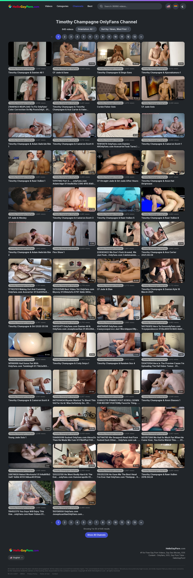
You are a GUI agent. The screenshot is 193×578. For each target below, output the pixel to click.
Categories (62, 6)
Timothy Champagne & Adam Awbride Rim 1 (29, 145)
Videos (48, 6)
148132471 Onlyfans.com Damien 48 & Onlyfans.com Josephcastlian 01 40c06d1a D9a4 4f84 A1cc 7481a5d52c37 (74, 328)
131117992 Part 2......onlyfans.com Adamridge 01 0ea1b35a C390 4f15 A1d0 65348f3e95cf (73, 182)
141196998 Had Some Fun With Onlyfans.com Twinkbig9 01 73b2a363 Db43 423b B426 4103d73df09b (27, 364)
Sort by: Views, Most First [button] (114, 29)
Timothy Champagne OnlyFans (21, 69)
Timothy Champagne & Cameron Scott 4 (28, 400)
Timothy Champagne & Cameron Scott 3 (73, 218)
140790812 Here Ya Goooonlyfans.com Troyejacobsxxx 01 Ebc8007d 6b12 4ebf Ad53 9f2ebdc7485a (161, 328)
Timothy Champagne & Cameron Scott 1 (161, 144)
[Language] (168, 6)
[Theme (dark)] (183, 6)
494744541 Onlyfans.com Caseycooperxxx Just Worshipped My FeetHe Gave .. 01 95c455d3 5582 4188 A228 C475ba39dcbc (117, 328)
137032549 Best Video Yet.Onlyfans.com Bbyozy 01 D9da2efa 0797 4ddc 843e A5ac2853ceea (73, 290)
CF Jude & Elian (104, 289)
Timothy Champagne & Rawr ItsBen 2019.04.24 (159, 475)
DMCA (22, 574)
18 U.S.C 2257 (13, 574)
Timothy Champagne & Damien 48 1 (26, 72)
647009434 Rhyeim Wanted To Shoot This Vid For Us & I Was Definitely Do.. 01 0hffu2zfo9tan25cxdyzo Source (74, 401)
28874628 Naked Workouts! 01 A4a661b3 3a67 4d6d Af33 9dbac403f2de (29, 475)
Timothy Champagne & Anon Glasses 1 (160, 400)
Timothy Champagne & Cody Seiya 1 (71, 363)
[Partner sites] (176, 6)
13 (135, 37)
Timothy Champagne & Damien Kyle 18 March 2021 (160, 290)
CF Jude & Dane (61, 72)
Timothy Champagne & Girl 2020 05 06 (28, 326)
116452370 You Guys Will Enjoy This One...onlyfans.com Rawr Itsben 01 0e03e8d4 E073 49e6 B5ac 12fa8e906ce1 (29, 513)
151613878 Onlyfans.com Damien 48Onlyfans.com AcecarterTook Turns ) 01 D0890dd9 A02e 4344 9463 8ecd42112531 (118, 145)
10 (115, 37)
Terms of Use (44, 574)
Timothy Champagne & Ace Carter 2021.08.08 (158, 253)
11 (122, 37)
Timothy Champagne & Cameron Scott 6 (73, 144)
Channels (78, 6)
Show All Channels (96, 535)
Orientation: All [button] (85, 29)
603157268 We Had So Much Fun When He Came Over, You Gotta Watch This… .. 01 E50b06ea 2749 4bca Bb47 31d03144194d (162, 439)
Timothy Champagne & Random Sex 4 (116, 363)
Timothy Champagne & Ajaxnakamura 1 (161, 72)
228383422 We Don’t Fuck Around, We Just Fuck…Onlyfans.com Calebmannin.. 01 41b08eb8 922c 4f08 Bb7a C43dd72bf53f (118, 253)
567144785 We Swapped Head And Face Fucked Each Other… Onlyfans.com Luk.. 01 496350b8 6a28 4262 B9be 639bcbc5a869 (118, 439)
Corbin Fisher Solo (106, 107)
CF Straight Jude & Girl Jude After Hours (117, 181)
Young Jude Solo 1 (17, 437)
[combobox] (132, 6)
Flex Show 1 (58, 252)
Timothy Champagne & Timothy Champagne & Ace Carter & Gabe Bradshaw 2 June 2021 (70, 108)
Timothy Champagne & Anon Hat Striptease (157, 182)
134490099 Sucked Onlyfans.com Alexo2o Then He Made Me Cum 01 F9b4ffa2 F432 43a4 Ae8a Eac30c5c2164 (74, 439)
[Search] (101, 6)
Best (90, 6)
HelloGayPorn (175, 548)
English (16, 557)
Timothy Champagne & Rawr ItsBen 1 (26, 181)
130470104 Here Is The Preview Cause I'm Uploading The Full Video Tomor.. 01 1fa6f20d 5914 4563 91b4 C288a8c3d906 (162, 364)
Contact (55, 574)
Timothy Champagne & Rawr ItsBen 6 (160, 218)
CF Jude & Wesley (17, 218)
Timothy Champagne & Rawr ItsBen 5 (115, 218)
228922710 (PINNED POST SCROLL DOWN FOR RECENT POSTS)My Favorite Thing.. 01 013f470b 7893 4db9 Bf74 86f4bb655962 (118, 401)
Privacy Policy (32, 574)
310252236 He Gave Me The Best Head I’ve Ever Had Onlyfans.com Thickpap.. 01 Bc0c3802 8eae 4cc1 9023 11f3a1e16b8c (118, 476)
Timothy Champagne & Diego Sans (114, 72)
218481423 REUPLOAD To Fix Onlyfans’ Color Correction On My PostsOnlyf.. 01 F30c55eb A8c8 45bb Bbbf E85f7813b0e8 (29, 108)
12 (128, 37)
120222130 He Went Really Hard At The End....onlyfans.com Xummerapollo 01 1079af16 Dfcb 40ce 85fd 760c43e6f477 (73, 476)
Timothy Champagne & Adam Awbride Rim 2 (29, 253)
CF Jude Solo (148, 107)
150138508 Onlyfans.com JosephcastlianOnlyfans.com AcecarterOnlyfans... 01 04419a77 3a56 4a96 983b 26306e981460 (73, 513)
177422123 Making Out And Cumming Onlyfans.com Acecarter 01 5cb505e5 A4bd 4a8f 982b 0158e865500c (27, 290)
